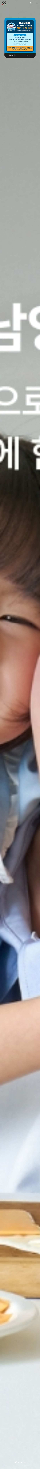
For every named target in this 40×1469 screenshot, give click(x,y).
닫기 (28, 55)
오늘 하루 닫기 (12, 55)
